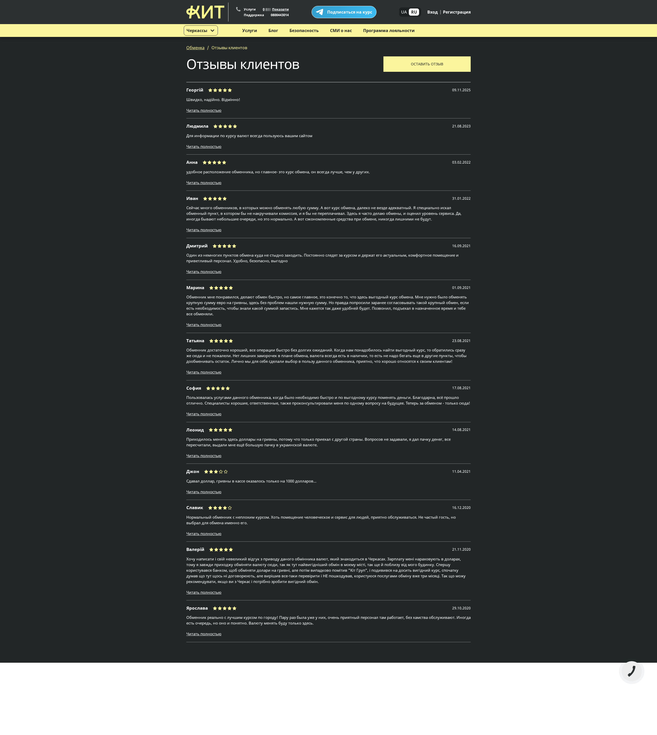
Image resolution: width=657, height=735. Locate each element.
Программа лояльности (389, 30)
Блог (273, 30)
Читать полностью (203, 110)
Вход (432, 12)
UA (404, 12)
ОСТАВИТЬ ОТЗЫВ (427, 64)
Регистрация (457, 12)
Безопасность (304, 30)
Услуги (249, 30)
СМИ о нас (341, 30)
